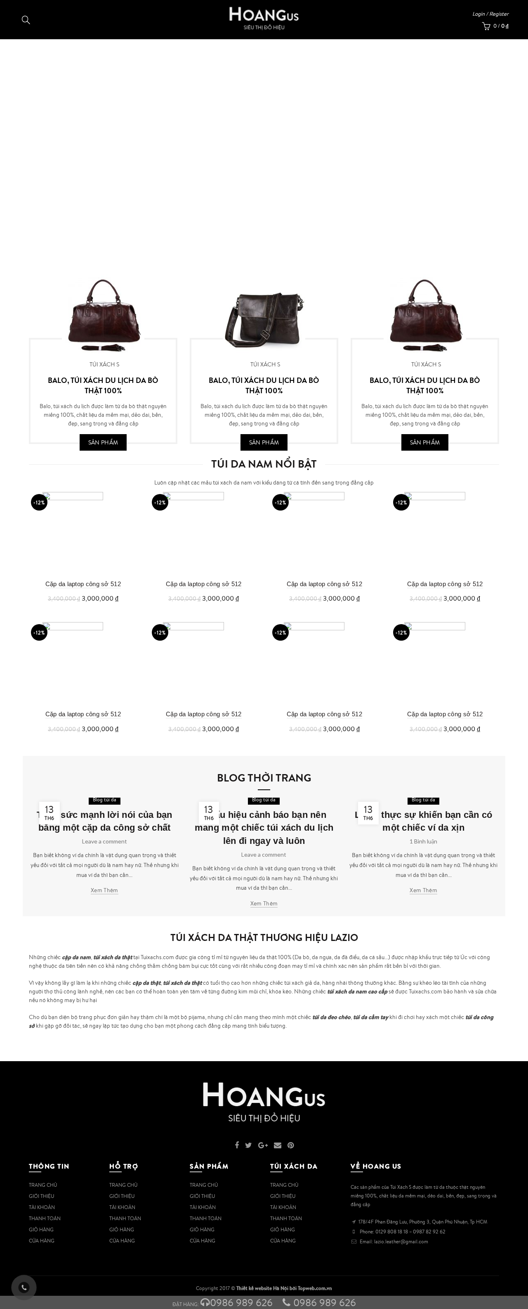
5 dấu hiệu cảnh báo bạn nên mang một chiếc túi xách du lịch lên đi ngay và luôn (264, 828)
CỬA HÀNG (41, 1241)
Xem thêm (104, 890)
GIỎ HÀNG (41, 1229)
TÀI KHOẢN (42, 1207)
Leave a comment (104, 841)
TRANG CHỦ (43, 1185)
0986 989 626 (241, 1302)
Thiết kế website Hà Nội (262, 1288)
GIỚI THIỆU (41, 1196)
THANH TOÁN (45, 1218)
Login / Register (490, 13)
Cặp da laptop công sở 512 (83, 583)
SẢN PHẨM (103, 442)
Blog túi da (104, 799)
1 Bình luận (423, 841)
